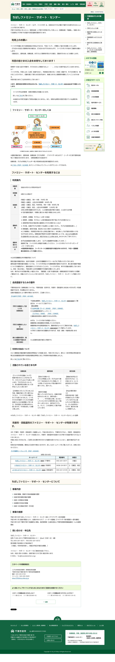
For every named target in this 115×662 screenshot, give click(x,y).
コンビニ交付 (89, 70)
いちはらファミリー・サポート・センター (29, 465)
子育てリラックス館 (92, 28)
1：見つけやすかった (55, 595)
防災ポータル (95, 85)
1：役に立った (18, 595)
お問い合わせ (50, 640)
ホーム (13, 8)
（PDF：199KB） (58, 308)
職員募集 (93, 108)
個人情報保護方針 (53, 625)
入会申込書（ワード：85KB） (41, 308)
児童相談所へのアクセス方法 (94, 38)
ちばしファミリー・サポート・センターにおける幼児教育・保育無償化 (94, 49)
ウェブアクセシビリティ (68, 625)
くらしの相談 (95, 125)
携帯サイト (80, 625)
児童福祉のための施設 (37, 8)
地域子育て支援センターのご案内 (94, 32)
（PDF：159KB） (53, 313)
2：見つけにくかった (69, 595)
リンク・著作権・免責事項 (38, 625)
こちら (21, 95)
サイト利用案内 (24, 625)
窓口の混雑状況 (95, 114)
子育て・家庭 (27, 8)
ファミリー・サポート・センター (28, 470)
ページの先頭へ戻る (57, 619)
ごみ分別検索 (95, 96)
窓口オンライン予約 (97, 119)
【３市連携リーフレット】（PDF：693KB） (25, 451)
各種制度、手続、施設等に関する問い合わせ (83, 633)
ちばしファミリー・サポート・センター (55, 84)
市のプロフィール (91, 625)
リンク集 (101, 625)
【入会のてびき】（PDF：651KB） (22, 296)
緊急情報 (90, 5)
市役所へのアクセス (52, 636)
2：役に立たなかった (30, 595)
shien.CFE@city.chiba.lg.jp (20, 578)
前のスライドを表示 (100, 73)
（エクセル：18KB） (39, 313)
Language (95, 5)
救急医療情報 (95, 91)
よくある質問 (95, 131)
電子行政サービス (96, 102)
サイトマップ (14, 625)
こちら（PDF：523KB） (20, 165)
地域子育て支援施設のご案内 (94, 43)
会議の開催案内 (95, 137)
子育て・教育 (19, 8)
